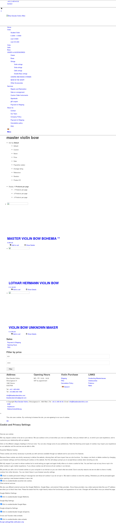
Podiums (91, 383)
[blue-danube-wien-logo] (23, 16)
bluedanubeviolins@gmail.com (16, 398)
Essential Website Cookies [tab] (9, 450)
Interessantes (92, 381)
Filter (10, 369)
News (90, 385)
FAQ (8, 347)
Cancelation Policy (67, 383)
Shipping (64, 378)
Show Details (30, 245)
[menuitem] (58, 1)
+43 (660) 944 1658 (15, 392)
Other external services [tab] (7, 483)
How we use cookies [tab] (6, 434)
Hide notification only (17, 522)
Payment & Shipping (14, 342)
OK (7, 421)
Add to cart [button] (15, 245)
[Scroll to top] (0, 413)
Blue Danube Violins (21, 402)
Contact (9, 4)
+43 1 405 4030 (14, 389)
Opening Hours (12, 345)
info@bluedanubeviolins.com (15, 395)
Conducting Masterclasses (97, 378)
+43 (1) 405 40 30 (13, 1)
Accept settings (5, 522)
